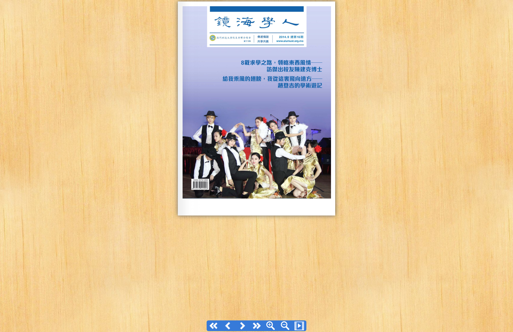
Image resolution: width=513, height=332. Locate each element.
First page (214, 325)
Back (228, 325)
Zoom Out (285, 325)
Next (242, 325)
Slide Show (299, 325)
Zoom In (271, 325)
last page (256, 325)
